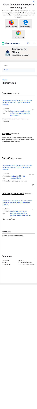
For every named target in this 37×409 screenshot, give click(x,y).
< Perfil (4, 80)
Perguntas (6, 93)
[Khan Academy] (10, 43)
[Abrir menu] (34, 43)
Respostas (6, 134)
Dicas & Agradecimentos (13, 194)
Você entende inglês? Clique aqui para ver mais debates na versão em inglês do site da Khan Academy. (17, 102)
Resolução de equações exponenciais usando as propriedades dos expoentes (20, 213)
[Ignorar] (33, 1)
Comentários (7, 158)
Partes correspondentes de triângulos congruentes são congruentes (20, 113)
